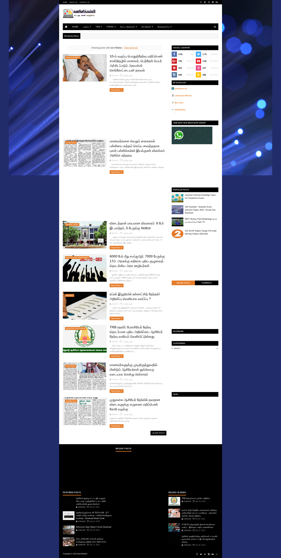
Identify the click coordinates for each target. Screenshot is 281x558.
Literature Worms (183, 95)
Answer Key (71, 401)
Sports (177, 348)
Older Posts (158, 433)
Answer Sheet (72, 224)
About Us (73, 2)
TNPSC (110, 27)
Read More (115, 90)
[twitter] (205, 2)
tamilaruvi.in (181, 88)
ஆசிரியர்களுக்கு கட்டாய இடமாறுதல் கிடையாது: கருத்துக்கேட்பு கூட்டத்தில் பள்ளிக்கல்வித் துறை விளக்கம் (91, 501)
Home (65, 2)
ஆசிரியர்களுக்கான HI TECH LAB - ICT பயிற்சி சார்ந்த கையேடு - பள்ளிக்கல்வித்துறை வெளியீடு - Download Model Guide (94, 515)
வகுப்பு (86, 27)
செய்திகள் (146, 27)
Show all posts (131, 47)
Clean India (71, 142)
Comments (207, 283)
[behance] (216, 2)
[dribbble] (208, 2)
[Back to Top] (216, 554)
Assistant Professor (75, 328)
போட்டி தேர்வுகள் (127, 27)
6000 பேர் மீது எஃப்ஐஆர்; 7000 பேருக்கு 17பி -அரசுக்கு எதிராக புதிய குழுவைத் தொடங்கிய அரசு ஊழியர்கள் (137, 261)
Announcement (73, 57)
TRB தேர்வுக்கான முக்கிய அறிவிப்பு (196, 498)
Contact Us (84, 2)
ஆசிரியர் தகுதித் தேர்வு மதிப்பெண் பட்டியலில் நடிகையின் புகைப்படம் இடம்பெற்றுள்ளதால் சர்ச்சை (199, 539)
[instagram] (212, 2)
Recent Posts (183, 283)
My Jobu (179, 102)
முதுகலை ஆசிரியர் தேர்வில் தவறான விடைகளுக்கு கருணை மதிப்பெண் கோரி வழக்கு (135, 404)
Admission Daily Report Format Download (93, 527)
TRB (98, 27)
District (69, 295)
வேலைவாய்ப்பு (164, 27)
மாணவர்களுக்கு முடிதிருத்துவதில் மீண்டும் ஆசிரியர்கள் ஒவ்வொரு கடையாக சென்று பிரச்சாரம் (133, 369)
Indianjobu (180, 109)
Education (70, 366)
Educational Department (77, 257)
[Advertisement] (165, 17)
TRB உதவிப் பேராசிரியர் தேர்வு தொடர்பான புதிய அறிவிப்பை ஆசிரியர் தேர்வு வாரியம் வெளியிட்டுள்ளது (136, 331)
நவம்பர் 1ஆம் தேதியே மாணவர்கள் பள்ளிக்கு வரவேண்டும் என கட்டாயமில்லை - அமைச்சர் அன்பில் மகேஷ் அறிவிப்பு (199, 513)
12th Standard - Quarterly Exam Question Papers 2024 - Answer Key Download (200, 210)
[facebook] (201, 2)
